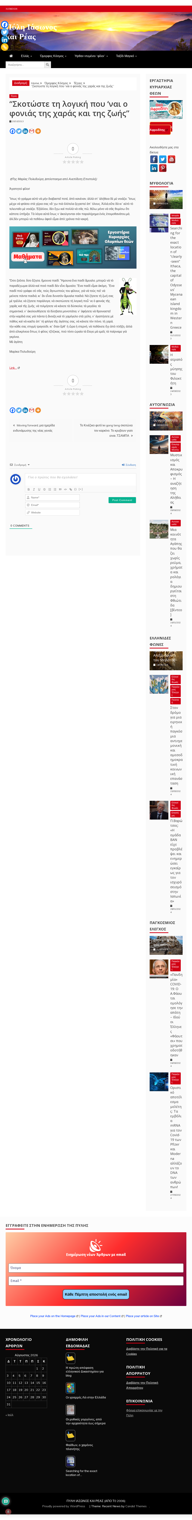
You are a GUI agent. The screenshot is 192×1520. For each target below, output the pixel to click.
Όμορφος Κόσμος (52, 56)
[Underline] (39, 489)
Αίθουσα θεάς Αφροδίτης (161, 128)
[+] (81, 489)
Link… (13, 368)
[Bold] (28, 489)
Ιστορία (175, 215)
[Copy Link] (4, 47)
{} (75, 489)
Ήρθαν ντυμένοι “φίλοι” (90, 56)
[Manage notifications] (8, 1512)
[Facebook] (12, 131)
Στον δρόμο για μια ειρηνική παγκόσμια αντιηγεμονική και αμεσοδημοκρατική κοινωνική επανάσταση (176, 745)
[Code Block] (65, 489)
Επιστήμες (175, 814)
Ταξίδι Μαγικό (125, 56)
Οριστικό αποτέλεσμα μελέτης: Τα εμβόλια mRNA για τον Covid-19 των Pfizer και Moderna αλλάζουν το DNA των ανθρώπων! (176, 1137)
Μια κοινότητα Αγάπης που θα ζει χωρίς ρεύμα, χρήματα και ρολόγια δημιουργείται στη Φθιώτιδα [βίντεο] (176, 572)
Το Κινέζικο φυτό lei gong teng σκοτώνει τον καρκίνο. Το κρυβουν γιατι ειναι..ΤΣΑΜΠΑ (106, 430)
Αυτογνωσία (162, 404)
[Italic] (34, 489)
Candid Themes (136, 1506)
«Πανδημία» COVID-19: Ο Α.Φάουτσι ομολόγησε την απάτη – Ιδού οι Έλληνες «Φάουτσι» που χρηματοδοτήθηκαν (176, 1014)
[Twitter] (19, 131)
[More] (38, 131)
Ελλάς (25, 56)
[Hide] (2, 54)
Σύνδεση (130, 465)
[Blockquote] (60, 489)
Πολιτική (175, 701)
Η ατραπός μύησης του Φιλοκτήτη (176, 368)
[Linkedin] (25, 131)
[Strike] (44, 489)
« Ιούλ (9, 1415)
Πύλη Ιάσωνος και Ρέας (31, 30)
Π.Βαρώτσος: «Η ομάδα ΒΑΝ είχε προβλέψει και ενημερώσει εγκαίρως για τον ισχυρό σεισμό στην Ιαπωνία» (176, 860)
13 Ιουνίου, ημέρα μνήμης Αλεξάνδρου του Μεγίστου (165, 652)
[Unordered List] (55, 489)
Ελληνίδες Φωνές (175, 679)
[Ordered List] (49, 489)
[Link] (70, 489)
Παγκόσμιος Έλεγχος (175, 690)
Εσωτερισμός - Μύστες (175, 447)
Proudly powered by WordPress (64, 1506)
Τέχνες (14, 96)
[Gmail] (31, 131)
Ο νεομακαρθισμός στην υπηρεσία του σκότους (167, 937)
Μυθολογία (161, 183)
